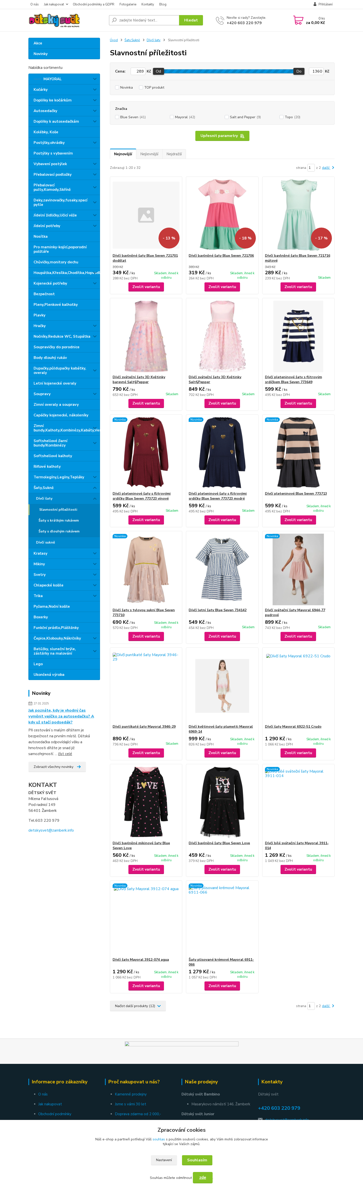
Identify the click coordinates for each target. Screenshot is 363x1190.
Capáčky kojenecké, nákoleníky (61, 415)
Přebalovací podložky (53, 174)
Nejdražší (174, 154)
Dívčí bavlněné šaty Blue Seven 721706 (221, 255)
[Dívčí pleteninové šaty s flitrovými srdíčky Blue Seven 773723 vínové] (146, 453)
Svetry (40, 574)
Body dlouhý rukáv (50, 357)
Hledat (191, 20)
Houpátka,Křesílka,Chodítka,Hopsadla (67, 272)
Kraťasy (40, 553)
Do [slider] (299, 71)
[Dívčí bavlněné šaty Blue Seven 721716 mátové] (298, 215)
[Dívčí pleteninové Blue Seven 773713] (298, 453)
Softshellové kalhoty (53, 455)
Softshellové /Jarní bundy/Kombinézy (50, 443)
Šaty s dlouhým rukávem (59, 531)
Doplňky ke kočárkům (53, 100)
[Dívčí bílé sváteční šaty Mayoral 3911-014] (298, 802)
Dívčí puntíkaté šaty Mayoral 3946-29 (144, 726)
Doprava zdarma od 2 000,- (138, 1114)
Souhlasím (197, 1160)
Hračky (40, 325)
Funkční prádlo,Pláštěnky (56, 627)
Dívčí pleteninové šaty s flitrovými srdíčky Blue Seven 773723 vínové (142, 496)
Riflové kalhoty (47, 466)
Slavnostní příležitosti (58, 509)
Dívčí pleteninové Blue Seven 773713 (296, 493)
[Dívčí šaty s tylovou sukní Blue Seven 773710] (146, 569)
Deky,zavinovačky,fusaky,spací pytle (60, 202)
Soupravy (42, 393)
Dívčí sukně (45, 542)
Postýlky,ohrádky (49, 142)
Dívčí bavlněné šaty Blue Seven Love (219, 843)
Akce (38, 43)
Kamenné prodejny (131, 1094)
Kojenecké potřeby (50, 283)
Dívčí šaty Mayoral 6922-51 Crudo (293, 726)
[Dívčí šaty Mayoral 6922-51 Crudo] (298, 686)
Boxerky (41, 617)
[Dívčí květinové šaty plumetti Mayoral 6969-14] (222, 686)
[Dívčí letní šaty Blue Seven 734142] (222, 569)
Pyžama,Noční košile (52, 606)
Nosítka (41, 236)
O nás (34, 4)
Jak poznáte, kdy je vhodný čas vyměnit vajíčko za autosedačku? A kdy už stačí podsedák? (61, 716)
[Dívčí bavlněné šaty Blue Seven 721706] (222, 215)
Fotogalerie (128, 4)
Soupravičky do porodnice (57, 347)
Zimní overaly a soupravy (56, 404)
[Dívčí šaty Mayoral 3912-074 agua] (146, 919)
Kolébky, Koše (46, 132)
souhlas (159, 1139)
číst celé (65, 753)
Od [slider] (158, 71)
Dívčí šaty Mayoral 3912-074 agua (141, 959)
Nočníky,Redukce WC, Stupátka (62, 336)
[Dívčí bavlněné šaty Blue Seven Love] (222, 802)
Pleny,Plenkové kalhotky (56, 304)
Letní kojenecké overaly (55, 383)
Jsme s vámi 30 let (130, 1104)
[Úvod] (66, 20)
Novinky (41, 53)
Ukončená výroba (49, 674)
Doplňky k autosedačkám (56, 121)
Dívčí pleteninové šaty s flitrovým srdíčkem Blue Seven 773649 (293, 379)
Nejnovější (123, 154)
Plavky (39, 315)
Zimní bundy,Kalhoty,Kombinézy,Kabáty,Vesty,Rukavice (67, 428)
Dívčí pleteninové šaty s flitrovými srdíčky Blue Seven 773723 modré (218, 496)
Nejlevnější (149, 154)
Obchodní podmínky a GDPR (93, 4)
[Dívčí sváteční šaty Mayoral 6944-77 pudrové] (298, 569)
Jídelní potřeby (47, 225)
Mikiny (39, 564)
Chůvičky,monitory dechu (56, 262)
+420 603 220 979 (244, 23)
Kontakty (147, 4)
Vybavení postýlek (50, 163)
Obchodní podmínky (54, 1114)
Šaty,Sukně (44, 487)
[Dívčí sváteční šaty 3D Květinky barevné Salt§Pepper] (146, 336)
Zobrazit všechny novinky (53, 766)
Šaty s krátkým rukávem (59, 520)
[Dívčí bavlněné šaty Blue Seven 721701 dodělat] (146, 215)
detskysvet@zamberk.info (51, 830)
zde (202, 1177)
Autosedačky (45, 110)
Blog (162, 4)
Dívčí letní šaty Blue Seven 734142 (217, 610)
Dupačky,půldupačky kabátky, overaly (60, 370)
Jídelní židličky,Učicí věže (55, 215)
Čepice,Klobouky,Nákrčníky (57, 638)
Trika (38, 595)
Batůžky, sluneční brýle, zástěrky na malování (55, 651)
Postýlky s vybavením (53, 153)
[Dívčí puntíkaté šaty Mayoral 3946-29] (146, 686)
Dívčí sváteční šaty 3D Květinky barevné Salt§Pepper (139, 379)
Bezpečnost (44, 294)
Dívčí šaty (44, 498)
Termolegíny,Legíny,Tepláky (59, 477)
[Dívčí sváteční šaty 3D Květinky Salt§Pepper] (222, 336)
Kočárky (41, 89)
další (326, 167)
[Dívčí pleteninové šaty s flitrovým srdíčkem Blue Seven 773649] (298, 336)
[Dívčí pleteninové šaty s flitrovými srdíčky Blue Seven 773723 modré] (222, 453)
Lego (38, 664)
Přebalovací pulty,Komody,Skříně (52, 187)
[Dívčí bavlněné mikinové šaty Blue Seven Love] (146, 802)
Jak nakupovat (54, 4)
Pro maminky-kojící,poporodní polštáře (60, 249)
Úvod (114, 40)
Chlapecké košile (48, 585)
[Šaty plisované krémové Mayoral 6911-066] (222, 919)
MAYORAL (52, 79)
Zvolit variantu (146, 287)
